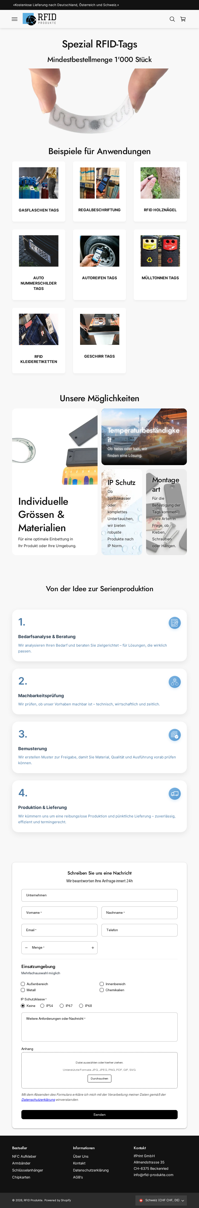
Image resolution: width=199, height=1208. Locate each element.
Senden (99, 1115)
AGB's (78, 1177)
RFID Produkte (33, 1200)
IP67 (69, 1006)
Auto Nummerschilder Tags (39, 283)
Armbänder (21, 1163)
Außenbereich (37, 984)
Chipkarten (21, 1177)
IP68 (88, 1006)
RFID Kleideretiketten (38, 359)
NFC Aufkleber (24, 1156)
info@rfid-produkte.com (153, 1175)
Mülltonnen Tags (160, 278)
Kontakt (79, 1163)
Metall (31, 990)
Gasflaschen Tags (39, 210)
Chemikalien (115, 990)
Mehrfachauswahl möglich (40, 973)
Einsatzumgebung (38, 966)
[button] (14, 19)
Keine (31, 1006)
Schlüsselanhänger (27, 1170)
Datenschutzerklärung (38, 1100)
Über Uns (81, 1156)
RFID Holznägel (160, 210)
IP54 (49, 1006)
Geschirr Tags (99, 356)
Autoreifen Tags (99, 278)
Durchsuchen (99, 1078)
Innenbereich (115, 984)
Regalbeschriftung (99, 210)
